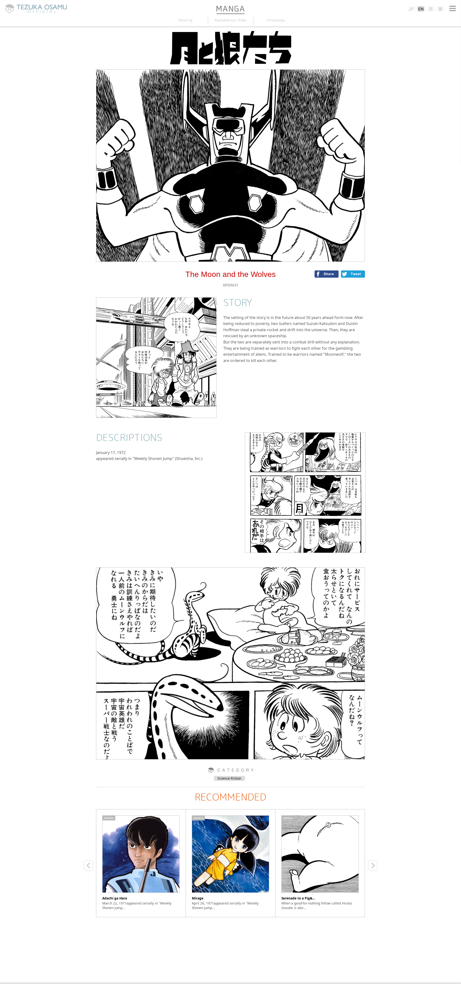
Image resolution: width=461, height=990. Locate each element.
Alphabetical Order (230, 20)
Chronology (275, 20)
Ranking (185, 20)
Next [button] (373, 865)
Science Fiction (229, 778)
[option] (141, 863)
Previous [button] (88, 865)
